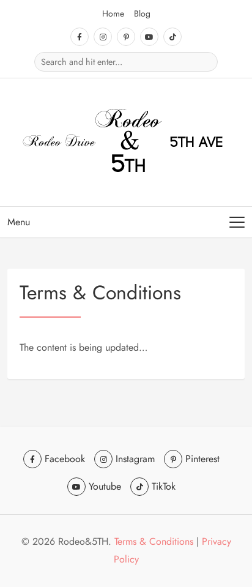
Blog (142, 13)
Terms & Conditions (153, 541)
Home (113, 13)
